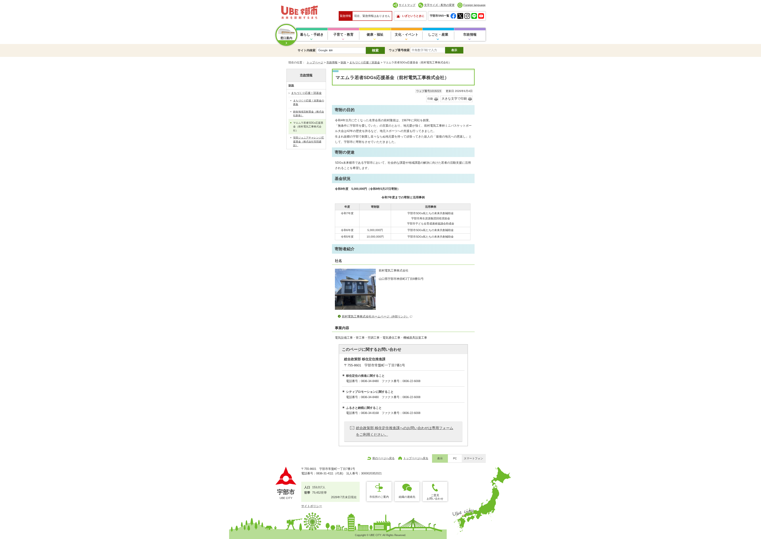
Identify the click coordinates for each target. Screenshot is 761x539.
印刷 (430, 98)
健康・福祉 (375, 34)
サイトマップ (407, 5)
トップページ (315, 62)
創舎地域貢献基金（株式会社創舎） (308, 113)
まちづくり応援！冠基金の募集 (308, 102)
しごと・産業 (438, 34)
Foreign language (474, 5)
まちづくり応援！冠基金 (364, 62)
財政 (343, 62)
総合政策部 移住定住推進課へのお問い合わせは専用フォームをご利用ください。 (404, 431)
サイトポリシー (311, 506)
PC (455, 458)
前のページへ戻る (383, 458)
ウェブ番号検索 (399, 50)
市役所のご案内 (379, 496)
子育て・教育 (343, 34)
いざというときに (413, 15)
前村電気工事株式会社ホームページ (375, 316)
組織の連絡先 (407, 496)
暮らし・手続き (312, 34)
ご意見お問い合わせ (435, 497)
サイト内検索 (306, 50)
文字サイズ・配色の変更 (439, 5)
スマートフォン (473, 458)
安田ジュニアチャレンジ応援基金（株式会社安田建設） (308, 141)
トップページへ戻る (415, 458)
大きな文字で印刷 (454, 98)
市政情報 (470, 34)
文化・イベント (406, 34)
